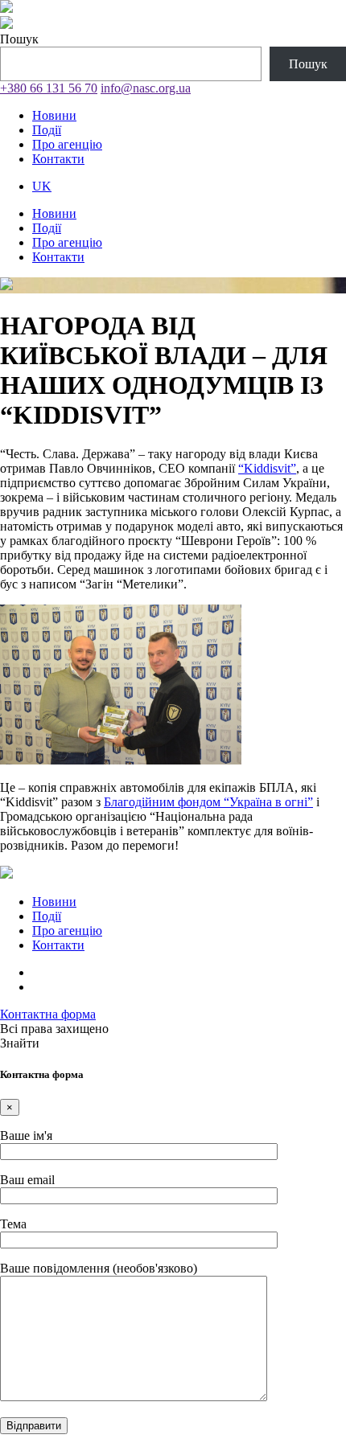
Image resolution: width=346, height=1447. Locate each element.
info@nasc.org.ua (146, 88)
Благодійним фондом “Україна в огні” (208, 802)
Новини (54, 115)
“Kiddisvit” (267, 468)
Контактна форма (48, 1014)
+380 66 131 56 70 (48, 88)
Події (46, 130)
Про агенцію (67, 144)
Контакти (58, 159)
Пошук (19, 39)
